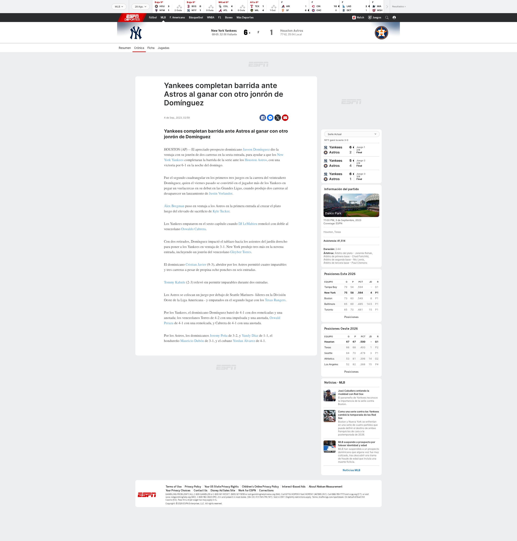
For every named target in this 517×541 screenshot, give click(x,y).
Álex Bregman (174, 205)
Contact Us (200, 490)
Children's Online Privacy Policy (260, 486)
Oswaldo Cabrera (193, 228)
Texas (327, 347)
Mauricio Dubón (192, 340)
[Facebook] (263, 117)
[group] (351, 149)
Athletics (329, 358)
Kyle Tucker (221, 211)
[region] (351, 295)
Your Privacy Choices (178, 490)
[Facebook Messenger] (270, 117)
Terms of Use (174, 486)
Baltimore (329, 303)
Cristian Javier (196, 264)
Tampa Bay (330, 286)
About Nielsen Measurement (326, 486)
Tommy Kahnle (174, 282)
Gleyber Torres (240, 252)
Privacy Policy (193, 486)
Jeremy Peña (219, 335)
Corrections (266, 490)
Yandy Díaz (250, 335)
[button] (387, 17)
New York (330, 292)
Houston (329, 341)
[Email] (285, 117)
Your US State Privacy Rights (221, 486)
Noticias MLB (351, 470)
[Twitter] (277, 117)
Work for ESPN (247, 490)
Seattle (328, 352)
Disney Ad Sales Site (223, 490)
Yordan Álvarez (244, 340)
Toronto (328, 309)
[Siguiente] (387, 6)
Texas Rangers (275, 300)
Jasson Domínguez (256, 149)
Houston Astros (256, 159)
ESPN (132, 17)
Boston (328, 298)
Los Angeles (331, 364)
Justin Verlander (220, 193)
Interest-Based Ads (294, 486)
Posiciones (351, 317)
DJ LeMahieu (248, 223)
